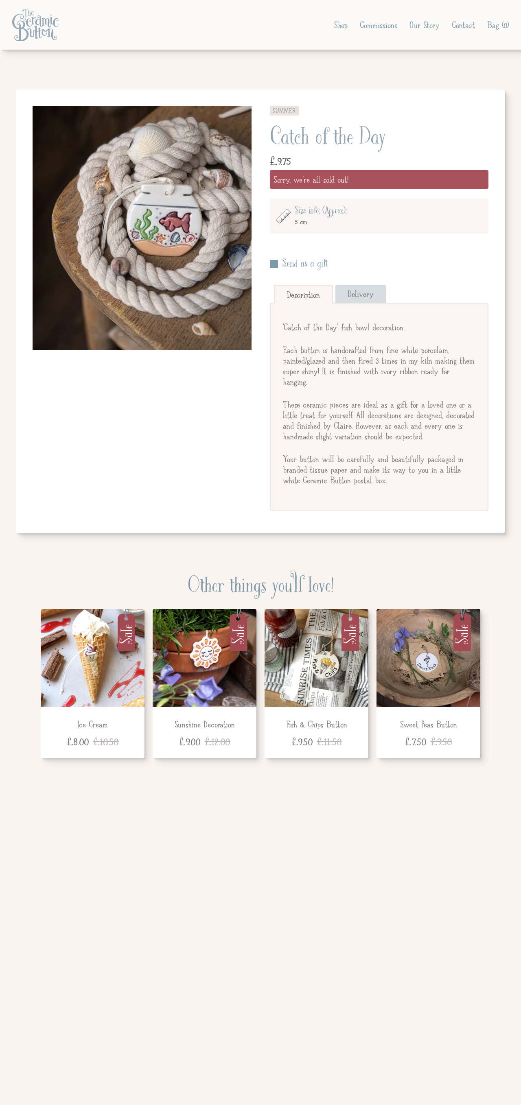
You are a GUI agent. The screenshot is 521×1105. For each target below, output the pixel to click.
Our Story (424, 25)
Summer (284, 111)
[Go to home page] (35, 25)
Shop (341, 25)
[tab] (303, 294)
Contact (463, 25)
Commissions (378, 25)
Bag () (498, 25)
